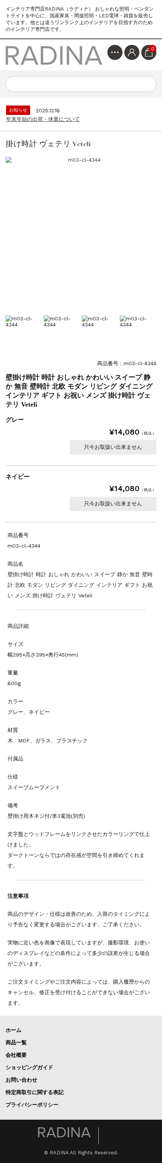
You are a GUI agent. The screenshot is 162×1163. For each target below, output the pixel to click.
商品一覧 (16, 1042)
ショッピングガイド (29, 1067)
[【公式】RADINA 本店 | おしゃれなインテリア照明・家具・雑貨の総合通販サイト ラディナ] (54, 55)
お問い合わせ (21, 1080)
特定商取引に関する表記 (35, 1092)
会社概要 (16, 1055)
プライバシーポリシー (32, 1105)
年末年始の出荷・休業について (43, 119)
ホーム (13, 1030)
